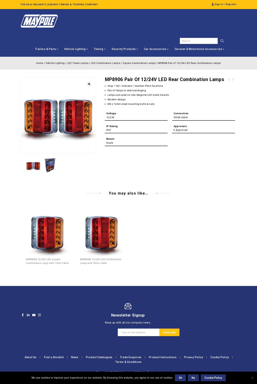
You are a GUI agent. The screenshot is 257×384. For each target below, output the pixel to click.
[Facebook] (22, 315)
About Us (30, 357)
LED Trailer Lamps (78, 63)
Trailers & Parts (45, 49)
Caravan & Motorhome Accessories (198, 49)
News (74, 357)
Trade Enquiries (130, 357)
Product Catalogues (99, 357)
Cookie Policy (220, 357)
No (193, 377)
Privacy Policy (193, 357)
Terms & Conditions (128, 361)
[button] (89, 84)
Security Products (124, 49)
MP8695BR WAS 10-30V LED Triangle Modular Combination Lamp (229, 84)
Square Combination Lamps (139, 63)
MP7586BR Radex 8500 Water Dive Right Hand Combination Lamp (233, 84)
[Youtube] (33, 315)
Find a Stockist (54, 357)
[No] (252, 378)
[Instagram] (39, 315)
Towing (98, 49)
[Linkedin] (28, 315)
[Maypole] (39, 21)
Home (39, 63)
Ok (180, 377)
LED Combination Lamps (105, 63)
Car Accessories (155, 49)
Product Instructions (162, 357)
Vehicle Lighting (75, 49)
